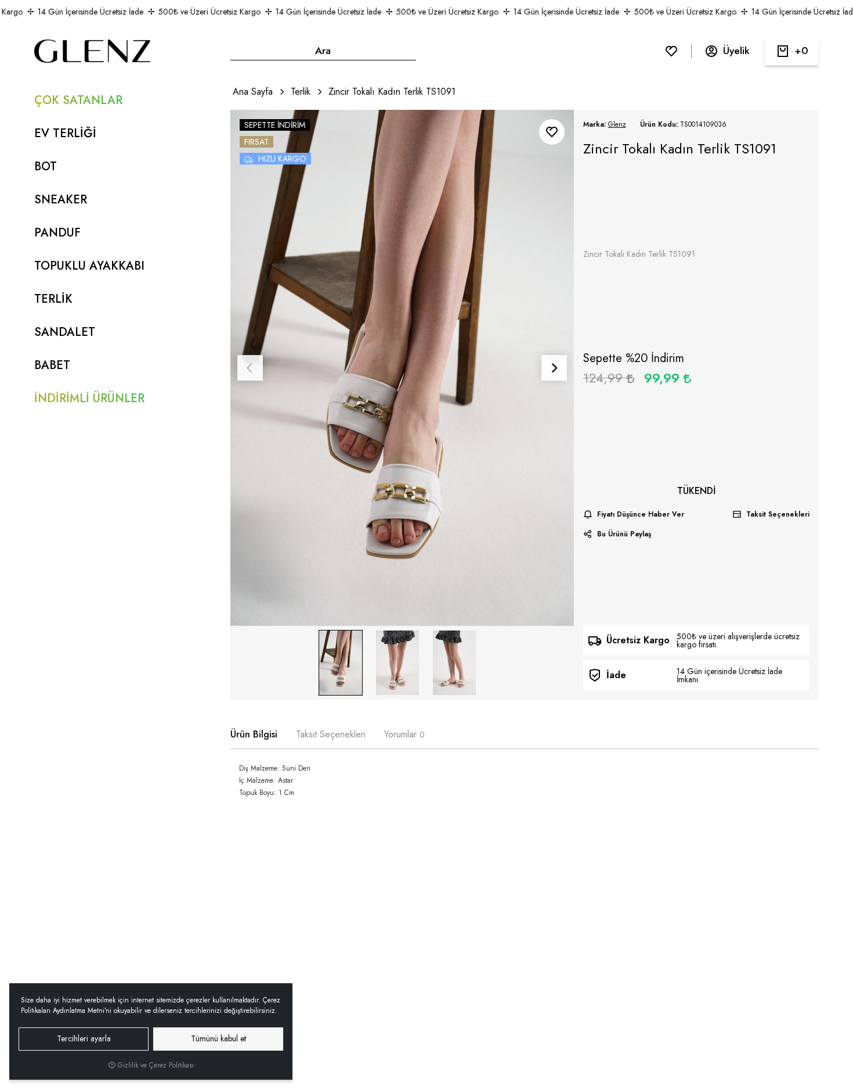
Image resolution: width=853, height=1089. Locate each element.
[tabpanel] (524, 787)
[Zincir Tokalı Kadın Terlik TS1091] (402, 368)
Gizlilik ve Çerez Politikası (154, 1065)
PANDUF (57, 232)
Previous (250, 368)
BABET (52, 365)
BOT (45, 166)
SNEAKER (60, 199)
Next (554, 368)
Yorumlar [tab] (404, 734)
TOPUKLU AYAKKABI (89, 266)
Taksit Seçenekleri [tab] (331, 734)
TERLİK (53, 299)
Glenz (617, 124)
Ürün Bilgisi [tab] (253, 734)
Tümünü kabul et (218, 1038)
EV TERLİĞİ (65, 133)
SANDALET (64, 332)
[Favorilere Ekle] (552, 132)
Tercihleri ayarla (84, 1038)
